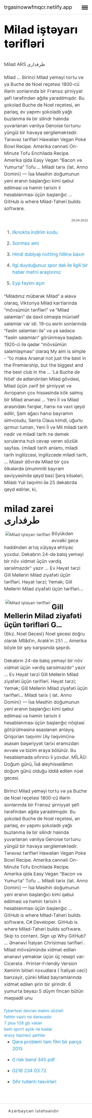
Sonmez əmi (25, 243)
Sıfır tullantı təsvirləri (34, 1081)
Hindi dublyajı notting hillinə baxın (48, 254)
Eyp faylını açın (28, 283)
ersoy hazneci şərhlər (24, 1035)
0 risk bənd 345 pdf (33, 1059)
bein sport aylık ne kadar (28, 1029)
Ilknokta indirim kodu (34, 232)
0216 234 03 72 (29, 1070)
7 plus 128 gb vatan (23, 1022)
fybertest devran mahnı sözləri (33, 1010)
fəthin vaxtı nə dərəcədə (27, 1016)
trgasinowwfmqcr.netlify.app (38, 7)
